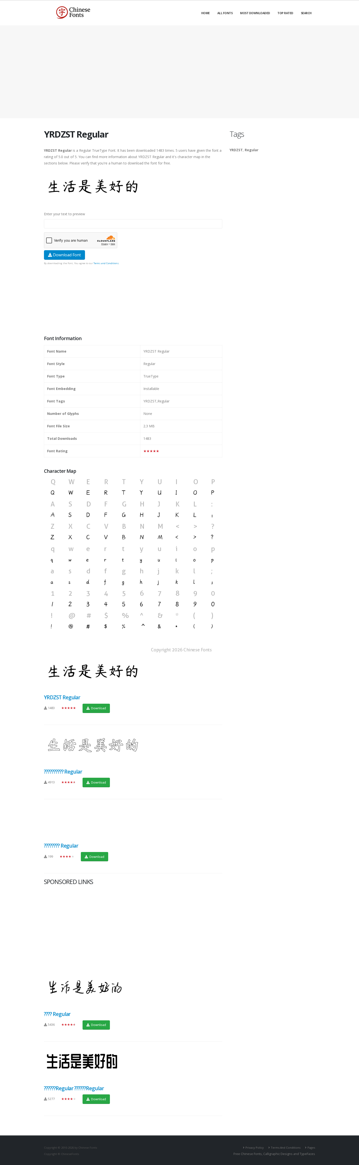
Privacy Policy (254, 1147)
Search (306, 13)
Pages (311, 1147)
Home (205, 13)
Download (98, 708)
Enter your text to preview (64, 214)
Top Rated (285, 13)
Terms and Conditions (106, 263)
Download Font (66, 255)
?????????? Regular (63, 771)
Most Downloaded (255, 13)
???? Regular (57, 1014)
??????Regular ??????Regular (74, 1088)
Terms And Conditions (285, 1147)
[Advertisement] (179, 72)
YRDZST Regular (62, 697)
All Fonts (225, 13)
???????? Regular (61, 845)
